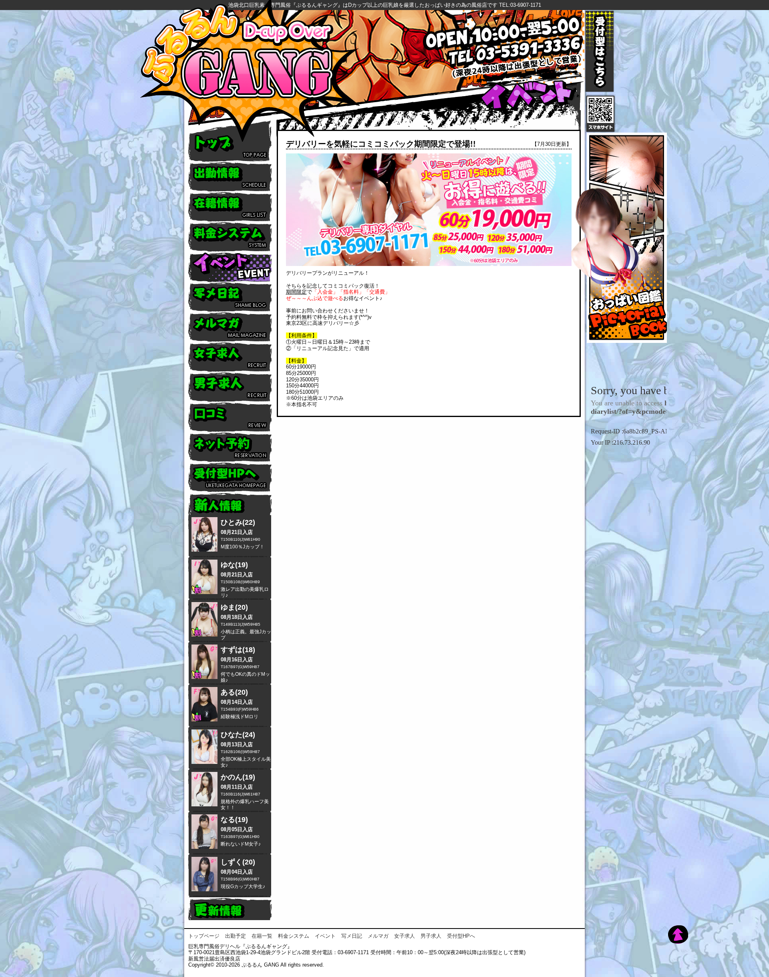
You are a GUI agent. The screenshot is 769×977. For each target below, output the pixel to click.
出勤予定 (235, 936)
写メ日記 (351, 936)
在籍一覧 (262, 936)
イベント (325, 936)
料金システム (293, 936)
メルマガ (378, 936)
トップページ (203, 936)
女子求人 (404, 936)
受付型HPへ (461, 936)
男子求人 (431, 936)
